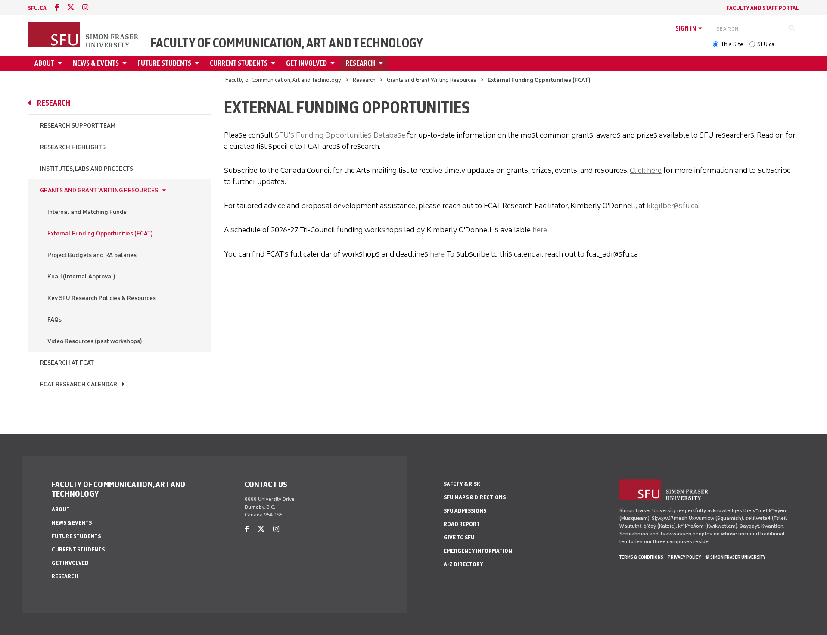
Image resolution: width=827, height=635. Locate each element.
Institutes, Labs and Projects (86, 168)
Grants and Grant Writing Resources (431, 80)
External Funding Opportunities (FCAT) (100, 233)
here (539, 230)
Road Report (462, 524)
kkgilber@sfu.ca (672, 205)
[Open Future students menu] (198, 63)
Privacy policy (684, 557)
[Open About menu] (61, 63)
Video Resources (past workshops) (94, 341)
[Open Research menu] (382, 63)
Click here (646, 170)
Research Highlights (73, 147)
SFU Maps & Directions (475, 497)
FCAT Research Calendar (78, 384)
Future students (164, 63)
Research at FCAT (67, 362)
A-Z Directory (463, 564)
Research (360, 63)
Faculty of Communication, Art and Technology (286, 43)
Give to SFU (459, 537)
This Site (732, 44)
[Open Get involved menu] (334, 63)
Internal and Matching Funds (87, 212)
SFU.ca (765, 44)
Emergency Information (478, 550)
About (44, 63)
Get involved (306, 63)
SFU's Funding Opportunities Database (340, 135)
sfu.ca (37, 8)
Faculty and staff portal (762, 8)
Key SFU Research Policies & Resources (101, 298)
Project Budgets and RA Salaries (92, 255)
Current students (238, 63)
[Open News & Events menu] (126, 63)
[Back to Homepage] (84, 35)
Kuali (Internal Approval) (81, 276)
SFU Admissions (465, 510)
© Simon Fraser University (735, 557)
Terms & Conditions (641, 557)
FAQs (54, 319)
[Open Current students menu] (274, 63)
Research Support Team (77, 125)
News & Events (96, 63)
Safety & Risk (462, 484)
